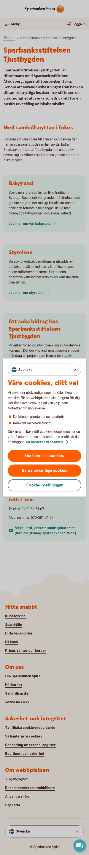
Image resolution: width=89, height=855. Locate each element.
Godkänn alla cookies (44, 456)
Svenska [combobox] (25, 369)
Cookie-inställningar (44, 485)
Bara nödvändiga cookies (44, 470)
